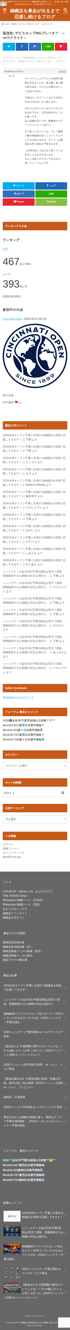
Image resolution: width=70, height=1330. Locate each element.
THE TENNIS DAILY (15, 895)
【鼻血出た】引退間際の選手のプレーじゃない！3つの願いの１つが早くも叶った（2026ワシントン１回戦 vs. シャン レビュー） (33, 1050)
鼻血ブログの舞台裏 (15, 959)
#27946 (62, 71)
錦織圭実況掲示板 (13, 942)
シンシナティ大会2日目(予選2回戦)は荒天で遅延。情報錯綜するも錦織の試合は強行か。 (32, 1001)
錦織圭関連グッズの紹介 (18, 955)
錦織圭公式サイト (13, 917)
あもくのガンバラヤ (15, 908)
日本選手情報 (28, 58)
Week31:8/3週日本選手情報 (21, 730)
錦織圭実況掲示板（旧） (18, 946)
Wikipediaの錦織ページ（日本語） (24, 899)
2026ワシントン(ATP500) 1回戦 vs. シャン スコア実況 (33, 1066)
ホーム (6, 58)
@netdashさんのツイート (18, 697)
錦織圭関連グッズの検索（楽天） (23, 951)
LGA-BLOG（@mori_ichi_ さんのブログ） (28, 891)
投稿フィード (11, 848)
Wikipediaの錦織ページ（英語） (22, 904)
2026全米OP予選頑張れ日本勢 (24, 720)
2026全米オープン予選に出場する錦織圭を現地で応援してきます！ (32, 987)
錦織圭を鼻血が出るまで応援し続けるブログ (35, 13)
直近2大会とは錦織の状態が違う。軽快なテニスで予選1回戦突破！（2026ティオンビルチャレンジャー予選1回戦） (33, 1121)
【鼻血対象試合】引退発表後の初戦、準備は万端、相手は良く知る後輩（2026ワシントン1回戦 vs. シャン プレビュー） (35, 1082)
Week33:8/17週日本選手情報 (22, 725)
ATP (5, 249)
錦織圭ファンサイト (15, 913)
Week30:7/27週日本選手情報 (22, 734)
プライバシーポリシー (35, 1316)
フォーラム (16, 58)
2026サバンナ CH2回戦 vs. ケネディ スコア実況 (33, 1107)
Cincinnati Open (12, 318)
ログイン (8, 844)
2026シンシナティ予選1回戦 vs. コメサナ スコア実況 (33, 1034)
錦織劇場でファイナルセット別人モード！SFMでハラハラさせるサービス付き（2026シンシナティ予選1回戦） (34, 1017)
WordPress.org (12, 856)
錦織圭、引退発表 (14, 1097)
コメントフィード (13, 852)
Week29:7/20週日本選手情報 (22, 739)
